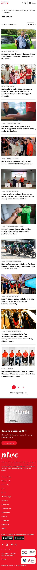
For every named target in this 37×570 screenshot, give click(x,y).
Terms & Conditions (6, 550)
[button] (31, 24)
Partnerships (5, 485)
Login (3, 528)
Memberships (6, 497)
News (3, 489)
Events (3, 493)
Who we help (6, 481)
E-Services (5, 520)
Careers (4, 516)
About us (4, 501)
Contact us (5, 524)
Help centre (5, 512)
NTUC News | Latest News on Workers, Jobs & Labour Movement (19, 11)
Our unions (5, 505)
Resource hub (6, 509)
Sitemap (3, 559)
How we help (6, 477)
